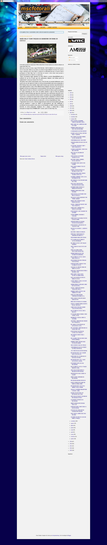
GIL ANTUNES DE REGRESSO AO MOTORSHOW (77, 400)
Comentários (73, 60)
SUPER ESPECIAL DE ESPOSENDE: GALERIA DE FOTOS (77, 157)
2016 (71, 110)
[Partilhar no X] (44, 112)
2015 (24, 114)
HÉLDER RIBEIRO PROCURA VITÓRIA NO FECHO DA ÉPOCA (78, 261)
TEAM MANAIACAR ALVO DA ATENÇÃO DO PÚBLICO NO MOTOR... (78, 348)
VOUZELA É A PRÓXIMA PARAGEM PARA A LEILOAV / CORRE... (79, 390)
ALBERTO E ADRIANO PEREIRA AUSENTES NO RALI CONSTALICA (79, 304)
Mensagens (72, 57)
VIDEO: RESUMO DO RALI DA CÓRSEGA (78, 345)
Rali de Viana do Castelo (47, 114)
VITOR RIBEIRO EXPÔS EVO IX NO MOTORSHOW (77, 364)
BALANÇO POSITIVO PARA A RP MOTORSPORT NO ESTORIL (77, 393)
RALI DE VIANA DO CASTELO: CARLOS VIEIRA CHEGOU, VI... (78, 257)
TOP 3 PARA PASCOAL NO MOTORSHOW (79, 350)
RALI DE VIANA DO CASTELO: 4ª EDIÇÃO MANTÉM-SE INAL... (79, 367)
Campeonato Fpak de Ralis (37, 114)
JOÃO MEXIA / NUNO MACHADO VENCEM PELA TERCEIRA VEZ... (79, 321)
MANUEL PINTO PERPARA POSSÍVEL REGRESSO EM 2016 (78, 201)
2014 (71, 441)
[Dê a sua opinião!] (42, 112)
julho (72, 425)
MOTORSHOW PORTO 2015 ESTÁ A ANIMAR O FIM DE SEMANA (78, 386)
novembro (73, 116)
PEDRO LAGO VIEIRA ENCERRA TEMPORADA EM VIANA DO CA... (78, 295)
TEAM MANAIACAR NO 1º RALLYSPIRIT (78, 140)
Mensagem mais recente (25, 156)
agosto (72, 423)
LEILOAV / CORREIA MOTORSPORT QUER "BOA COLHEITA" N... (79, 205)
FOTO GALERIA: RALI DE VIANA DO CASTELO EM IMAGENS (77, 240)
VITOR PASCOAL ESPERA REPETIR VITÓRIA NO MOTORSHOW (77, 411)
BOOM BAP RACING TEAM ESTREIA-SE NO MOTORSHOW (78, 407)
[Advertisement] (75, 476)
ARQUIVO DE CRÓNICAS (31, 27)
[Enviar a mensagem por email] (41, 112)
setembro (73, 421)
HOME (20, 27)
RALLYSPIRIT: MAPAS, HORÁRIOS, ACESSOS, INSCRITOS (77, 160)
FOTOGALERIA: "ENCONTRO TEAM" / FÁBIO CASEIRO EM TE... (78, 146)
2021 (71, 101)
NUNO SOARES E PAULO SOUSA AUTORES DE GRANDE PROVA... (77, 275)
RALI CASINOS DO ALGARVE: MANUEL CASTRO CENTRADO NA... (78, 137)
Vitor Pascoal (54, 114)
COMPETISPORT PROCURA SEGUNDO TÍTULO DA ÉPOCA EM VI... (78, 308)
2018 (71, 106)
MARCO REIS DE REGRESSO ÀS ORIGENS (79, 301)
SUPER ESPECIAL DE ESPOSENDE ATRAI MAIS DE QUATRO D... (78, 194)
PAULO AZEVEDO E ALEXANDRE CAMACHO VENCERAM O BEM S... (78, 121)
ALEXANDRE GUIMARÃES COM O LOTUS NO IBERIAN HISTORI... (79, 177)
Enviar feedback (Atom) (30, 159)
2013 (71, 443)
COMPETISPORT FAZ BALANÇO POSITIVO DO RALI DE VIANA (79, 219)
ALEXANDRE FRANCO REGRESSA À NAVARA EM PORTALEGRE (77, 188)
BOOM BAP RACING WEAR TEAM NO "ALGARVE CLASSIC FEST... (78, 174)
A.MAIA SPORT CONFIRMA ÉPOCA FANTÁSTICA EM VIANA (77, 208)
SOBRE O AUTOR (52, 27)
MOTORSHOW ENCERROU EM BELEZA (78, 380)
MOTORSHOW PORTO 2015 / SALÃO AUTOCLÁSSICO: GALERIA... (78, 360)
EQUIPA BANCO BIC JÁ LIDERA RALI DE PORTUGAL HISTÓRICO (78, 357)
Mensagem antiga (59, 156)
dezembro (73, 114)
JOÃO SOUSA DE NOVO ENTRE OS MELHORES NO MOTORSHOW (77, 371)
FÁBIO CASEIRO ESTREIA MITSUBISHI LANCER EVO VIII (78, 299)
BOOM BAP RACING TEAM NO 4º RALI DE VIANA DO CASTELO (78, 264)
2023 (71, 97)
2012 (71, 446)
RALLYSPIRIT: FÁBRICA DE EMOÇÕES (78, 232)
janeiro (72, 438)
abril (72, 432)
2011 (71, 448)
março (72, 434)
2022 (71, 99)
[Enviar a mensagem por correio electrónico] (39, 112)
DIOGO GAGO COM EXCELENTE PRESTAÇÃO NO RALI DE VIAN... (77, 184)
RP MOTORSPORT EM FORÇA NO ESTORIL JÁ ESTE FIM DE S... (77, 332)
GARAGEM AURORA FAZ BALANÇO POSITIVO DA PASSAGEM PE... (78, 222)
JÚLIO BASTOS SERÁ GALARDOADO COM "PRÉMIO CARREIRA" (79, 198)
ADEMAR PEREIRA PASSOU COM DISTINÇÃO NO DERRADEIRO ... (77, 254)
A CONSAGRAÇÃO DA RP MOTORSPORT (79, 131)
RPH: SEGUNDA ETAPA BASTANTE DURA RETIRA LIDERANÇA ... (79, 339)
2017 (71, 108)
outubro (73, 119)
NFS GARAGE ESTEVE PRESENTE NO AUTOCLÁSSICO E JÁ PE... (78, 325)
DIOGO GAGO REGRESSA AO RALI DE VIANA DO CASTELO (78, 278)
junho (72, 427)
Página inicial (43, 156)
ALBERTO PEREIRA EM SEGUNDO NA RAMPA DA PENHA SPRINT (78, 383)
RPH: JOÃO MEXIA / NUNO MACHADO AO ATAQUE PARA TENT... (79, 328)
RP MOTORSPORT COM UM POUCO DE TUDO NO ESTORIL (78, 225)
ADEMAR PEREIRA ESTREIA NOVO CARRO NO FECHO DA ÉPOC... (79, 285)
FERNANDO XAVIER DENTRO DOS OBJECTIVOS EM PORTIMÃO (77, 128)
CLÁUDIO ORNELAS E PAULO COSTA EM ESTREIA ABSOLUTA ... (78, 281)
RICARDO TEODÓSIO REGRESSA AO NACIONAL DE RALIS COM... (78, 170)
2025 (71, 92)
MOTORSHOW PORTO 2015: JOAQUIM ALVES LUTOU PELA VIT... (78, 353)
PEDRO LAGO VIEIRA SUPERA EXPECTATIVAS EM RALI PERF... (77, 250)
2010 (71, 450)
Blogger (69, 535)
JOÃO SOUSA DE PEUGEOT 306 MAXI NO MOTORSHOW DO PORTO (79, 397)
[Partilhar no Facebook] (45, 112)
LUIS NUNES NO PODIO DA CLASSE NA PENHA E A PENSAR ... (78, 417)
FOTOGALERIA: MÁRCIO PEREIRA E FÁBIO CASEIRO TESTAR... (79, 315)
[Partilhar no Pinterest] (46, 112)
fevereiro (73, 436)
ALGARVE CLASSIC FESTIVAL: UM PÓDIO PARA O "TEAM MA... (79, 134)
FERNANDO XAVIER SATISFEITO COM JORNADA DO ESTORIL (78, 292)
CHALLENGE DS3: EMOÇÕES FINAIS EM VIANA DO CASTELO (78, 268)
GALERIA (42, 27)
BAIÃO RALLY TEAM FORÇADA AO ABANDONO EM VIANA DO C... (77, 234)
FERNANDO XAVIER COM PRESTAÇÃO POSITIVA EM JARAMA (78, 342)
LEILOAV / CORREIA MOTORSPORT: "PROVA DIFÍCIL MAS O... (78, 288)
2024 (71, 95)
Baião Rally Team (28, 114)
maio (72, 430)
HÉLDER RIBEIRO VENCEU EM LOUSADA (78, 237)
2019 (71, 103)
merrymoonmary (55, 535)
